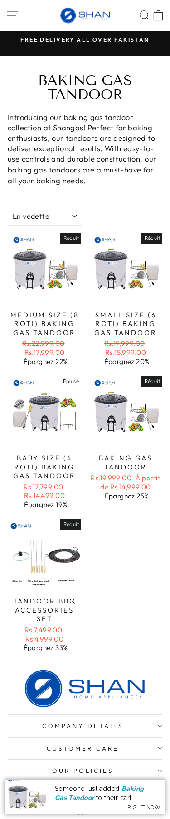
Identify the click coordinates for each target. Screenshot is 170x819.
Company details (82, 725)
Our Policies (82, 770)
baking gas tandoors (44, 169)
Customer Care (83, 748)
